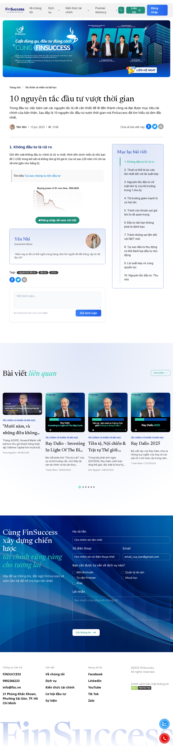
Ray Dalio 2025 (145, 444)
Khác (80, 583)
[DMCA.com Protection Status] (150, 688)
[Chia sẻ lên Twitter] (155, 128)
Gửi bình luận (88, 313)
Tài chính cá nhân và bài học (40, 87)
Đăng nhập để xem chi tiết (58, 220)
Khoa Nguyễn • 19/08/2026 (16, 452)
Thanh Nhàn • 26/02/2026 (58, 470)
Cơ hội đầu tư (55, 694)
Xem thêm (159, 373)
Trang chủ (14, 87)
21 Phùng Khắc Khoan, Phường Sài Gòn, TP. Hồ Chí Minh (20, 698)
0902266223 (11, 681)
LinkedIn (95, 681)
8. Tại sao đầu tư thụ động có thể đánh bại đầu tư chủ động (140, 251)
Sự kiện (51, 700)
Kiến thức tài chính (74, 10)
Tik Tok (93, 694)
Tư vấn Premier (86, 578)
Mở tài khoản (85, 572)
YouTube (94, 687)
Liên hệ (134, 10)
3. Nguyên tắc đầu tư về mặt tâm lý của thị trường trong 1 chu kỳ (139, 186)
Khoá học (131, 578)
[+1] (161, 128)
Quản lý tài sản (134, 572)
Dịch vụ (51, 10)
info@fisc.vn (12, 687)
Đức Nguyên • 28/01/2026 (101, 470)
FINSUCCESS (12, 674)
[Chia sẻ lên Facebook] (149, 128)
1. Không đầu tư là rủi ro (139, 161)
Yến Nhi (21, 127)
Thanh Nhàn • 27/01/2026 (143, 463)
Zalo (91, 700)
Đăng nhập (154, 10)
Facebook (95, 674)
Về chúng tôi (35, 10)
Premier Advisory (100, 10)
